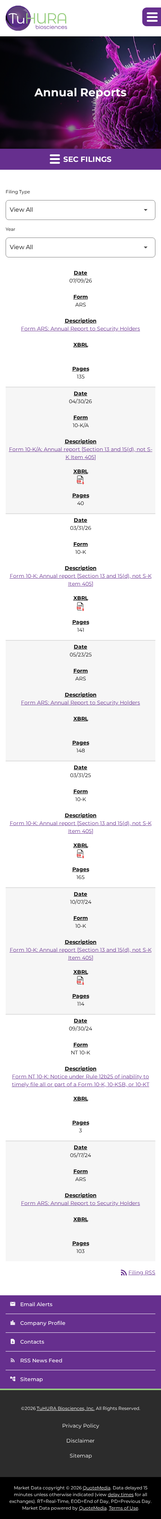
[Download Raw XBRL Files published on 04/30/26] (80, 479)
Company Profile (38, 1323)
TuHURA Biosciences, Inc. (66, 1408)
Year (10, 229)
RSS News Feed (36, 1360)
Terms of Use (123, 1508)
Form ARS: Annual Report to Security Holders (80, 328)
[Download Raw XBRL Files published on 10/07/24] (80, 980)
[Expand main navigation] (151, 16)
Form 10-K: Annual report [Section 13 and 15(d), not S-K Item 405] (81, 580)
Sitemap (26, 1379)
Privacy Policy (80, 1425)
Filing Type (18, 191)
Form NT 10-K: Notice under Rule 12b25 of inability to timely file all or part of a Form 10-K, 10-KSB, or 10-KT (80, 1080)
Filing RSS (137, 1272)
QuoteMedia (96, 1488)
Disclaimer (80, 1440)
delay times (121, 1494)
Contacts (27, 1341)
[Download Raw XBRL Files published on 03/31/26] (80, 606)
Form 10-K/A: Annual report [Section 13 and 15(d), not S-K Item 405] (80, 453)
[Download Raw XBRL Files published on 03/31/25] (80, 853)
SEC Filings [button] (86, 159)
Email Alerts (31, 1304)
